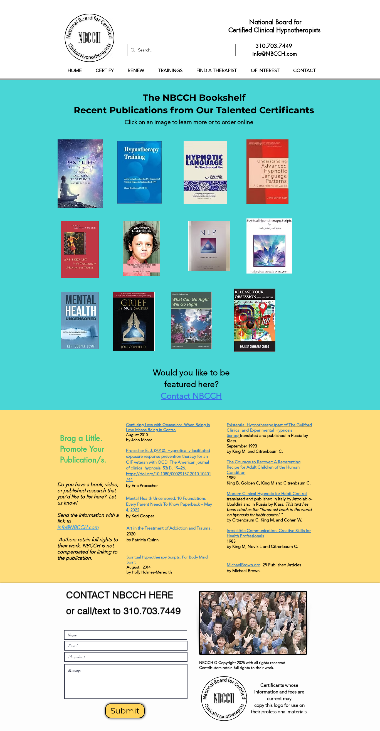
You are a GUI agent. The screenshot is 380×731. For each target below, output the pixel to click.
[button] (105, 70)
